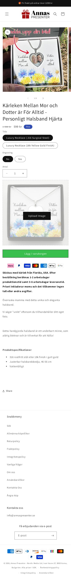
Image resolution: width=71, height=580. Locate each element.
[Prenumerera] (53, 536)
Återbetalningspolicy (49, 567)
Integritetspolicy (16, 456)
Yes (20, 159)
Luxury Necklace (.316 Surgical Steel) (27, 137)
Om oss (11, 472)
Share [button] (9, 390)
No (7, 159)
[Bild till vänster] (28, 98)
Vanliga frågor (14, 464)
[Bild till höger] (43, 98)
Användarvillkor (16, 479)
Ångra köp (12, 495)
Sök (9, 425)
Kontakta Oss (14, 487)
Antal (5, 166)
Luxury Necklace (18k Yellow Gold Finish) (30, 145)
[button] (7, 14)
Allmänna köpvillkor (18, 433)
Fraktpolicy (13, 448)
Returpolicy (13, 441)
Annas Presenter (18, 563)
